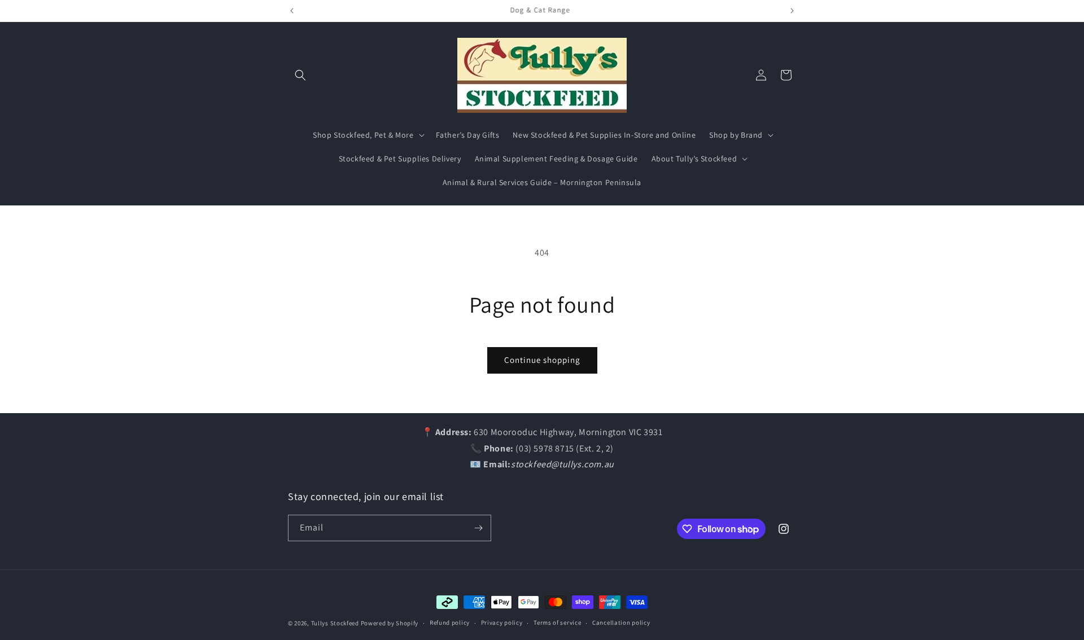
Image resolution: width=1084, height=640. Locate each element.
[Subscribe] (478, 528)
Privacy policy (502, 622)
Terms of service (557, 622)
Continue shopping (542, 359)
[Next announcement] (792, 10)
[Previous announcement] (291, 10)
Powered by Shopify (390, 623)
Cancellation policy (621, 622)
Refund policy (450, 622)
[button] (300, 75)
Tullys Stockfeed (335, 623)
